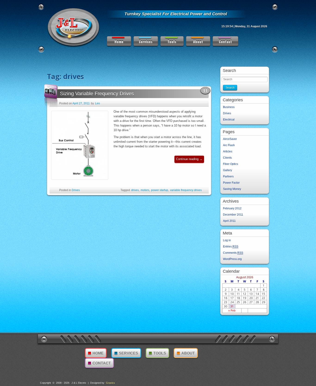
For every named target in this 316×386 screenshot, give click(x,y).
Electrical (229, 119)
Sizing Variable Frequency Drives (97, 93)
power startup (159, 190)
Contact (225, 41)
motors (145, 190)
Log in (227, 240)
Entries (230, 246)
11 (205, 90)
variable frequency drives (186, 190)
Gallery (227, 170)
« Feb (231, 310)
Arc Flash (229, 145)
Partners (228, 176)
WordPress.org (232, 259)
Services (146, 41)
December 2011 (233, 214)
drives (135, 190)
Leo (97, 103)
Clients (227, 157)
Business (229, 107)
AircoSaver (230, 139)
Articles (227, 151)
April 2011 (229, 220)
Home (119, 41)
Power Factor (231, 182)
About (198, 41)
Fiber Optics (230, 164)
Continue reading (190, 160)
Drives (76, 190)
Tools (172, 41)
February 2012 (232, 208)
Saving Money (232, 189)
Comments (233, 252)
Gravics (110, 382)
